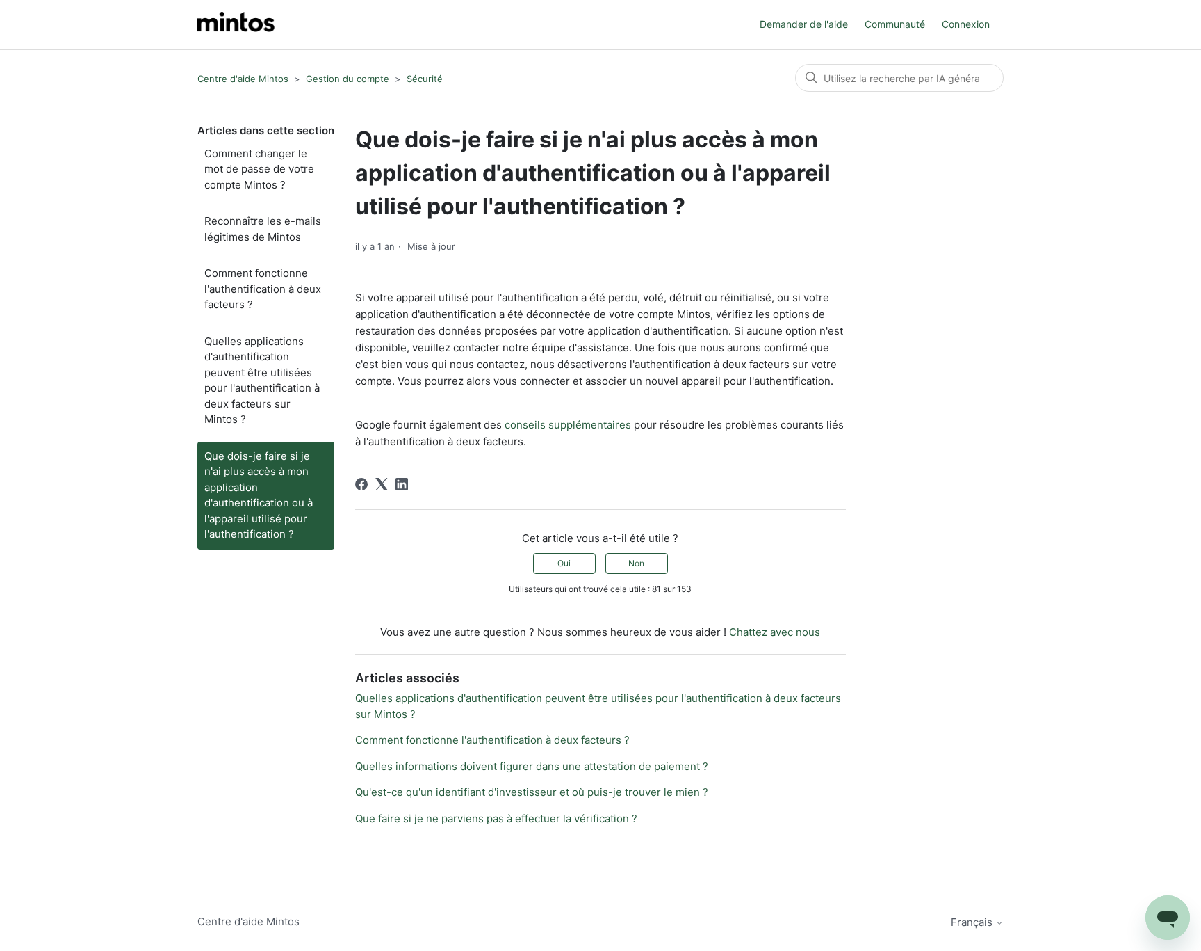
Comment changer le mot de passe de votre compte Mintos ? (259, 169)
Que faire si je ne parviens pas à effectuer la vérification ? (496, 818)
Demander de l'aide (804, 24)
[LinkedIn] (401, 484)
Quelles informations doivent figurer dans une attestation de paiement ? (531, 766)
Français (973, 922)
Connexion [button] (966, 24)
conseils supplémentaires (568, 424)
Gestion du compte (347, 78)
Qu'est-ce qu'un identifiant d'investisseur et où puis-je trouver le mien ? (531, 792)
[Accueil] (236, 25)
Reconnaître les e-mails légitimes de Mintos (262, 228)
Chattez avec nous (774, 632)
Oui (564, 563)
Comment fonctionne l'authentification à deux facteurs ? (262, 288)
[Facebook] (361, 484)
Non (636, 563)
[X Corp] (381, 484)
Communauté (895, 24)
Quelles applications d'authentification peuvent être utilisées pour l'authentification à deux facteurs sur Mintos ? (262, 380)
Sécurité (425, 78)
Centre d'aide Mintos (242, 78)
